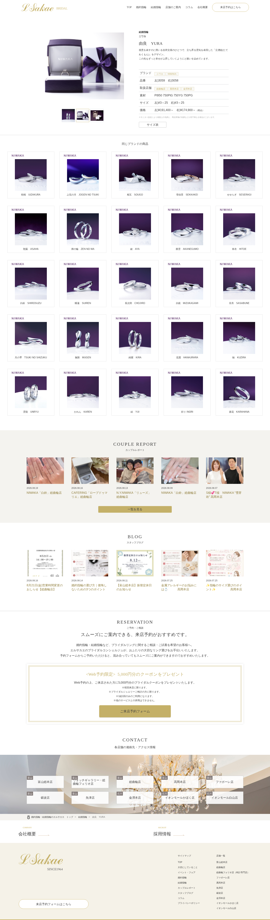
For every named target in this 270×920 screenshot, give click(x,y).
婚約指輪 (141, 7)
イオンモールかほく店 (227, 903)
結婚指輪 (156, 7)
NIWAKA (172, 74)
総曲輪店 (160, 89)
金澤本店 (187, 89)
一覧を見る (135, 509)
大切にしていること (188, 867)
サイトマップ (184, 855)
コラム (189, 7)
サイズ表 (153, 124)
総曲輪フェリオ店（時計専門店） (232, 872)
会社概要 (202, 7)
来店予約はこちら (230, 7)
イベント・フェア (186, 872)
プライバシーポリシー (189, 903)
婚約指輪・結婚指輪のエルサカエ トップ (52, 817)
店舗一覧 (220, 855)
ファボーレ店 (223, 877)
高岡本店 (174, 89)
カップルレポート (186, 888)
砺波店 (219, 893)
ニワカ (159, 74)
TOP (129, 7)
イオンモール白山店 (226, 908)
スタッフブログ (185, 893)
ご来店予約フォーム (135, 711)
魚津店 (219, 888)
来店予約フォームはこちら (53, 904)
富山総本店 (221, 862)
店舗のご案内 (173, 7)
